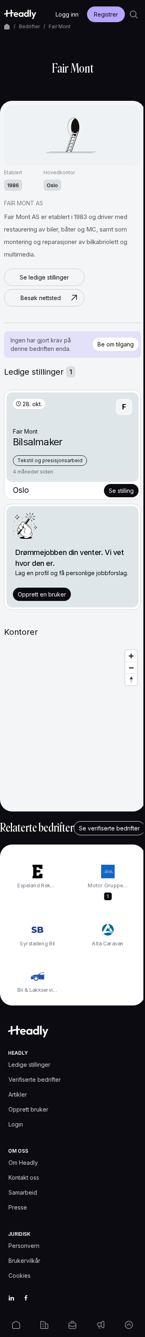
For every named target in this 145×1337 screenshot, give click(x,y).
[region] (72, 726)
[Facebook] (26, 1298)
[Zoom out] (131, 668)
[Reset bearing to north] (131, 679)
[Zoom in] (131, 656)
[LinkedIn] (11, 1298)
